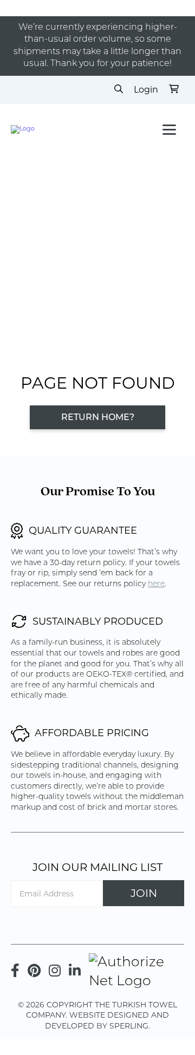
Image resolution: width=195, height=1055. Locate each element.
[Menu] (169, 130)
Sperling (128, 1026)
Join (144, 893)
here (156, 584)
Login (146, 89)
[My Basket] (174, 90)
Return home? (97, 418)
